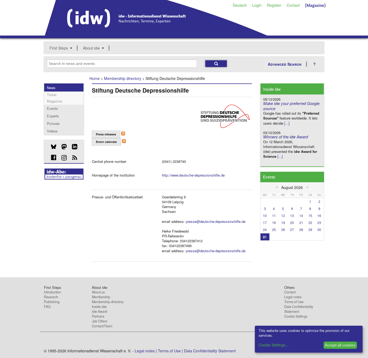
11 (274, 215)
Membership (101, 296)
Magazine (54, 101)
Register (274, 5)
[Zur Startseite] (156, 33)
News (51, 87)
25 (274, 229)
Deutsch (240, 5)
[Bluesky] (51, 146)
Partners (98, 316)
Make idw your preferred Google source (291, 105)
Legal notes (292, 296)
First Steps (59, 48)
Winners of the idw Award (285, 136)
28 (301, 229)
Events (52, 108)
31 (265, 236)
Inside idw (99, 306)
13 (292, 215)
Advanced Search (284, 64)
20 (292, 222)
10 (265, 215)
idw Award (99, 311)
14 (301, 215)
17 (265, 222)
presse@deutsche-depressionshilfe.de (215, 221)
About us (98, 292)
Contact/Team (102, 326)
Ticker (52, 94)
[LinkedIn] (72, 146)
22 (310, 222)
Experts (53, 115)
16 (319, 215)
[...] (287, 123)
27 (292, 229)
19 (283, 222)
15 (310, 215)
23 (319, 222)
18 (274, 222)
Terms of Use (294, 301)
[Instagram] (62, 157)
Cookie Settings (295, 316)
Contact (293, 5)
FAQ (47, 306)
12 (283, 215)
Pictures (53, 123)
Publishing (52, 301)
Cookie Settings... (274, 345)
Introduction (52, 292)
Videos (52, 131)
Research (51, 296)
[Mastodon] (62, 146)
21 (301, 222)
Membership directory (122, 78)
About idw (91, 48)
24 (265, 229)
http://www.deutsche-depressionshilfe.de (193, 175)
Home (94, 78)
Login (257, 5)
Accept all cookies (340, 345)
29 (310, 229)
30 (319, 229)
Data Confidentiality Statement (298, 309)
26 (283, 229)
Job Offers (99, 321)
